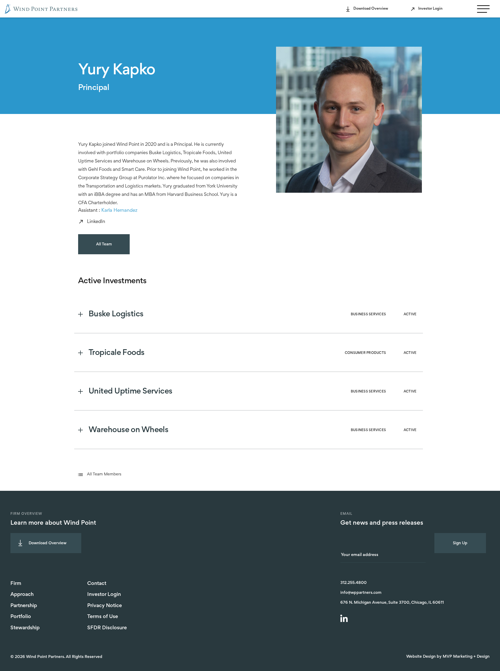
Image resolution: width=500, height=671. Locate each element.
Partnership (23, 605)
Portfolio (20, 616)
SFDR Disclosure (107, 628)
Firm (15, 583)
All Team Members (104, 474)
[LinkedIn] (344, 619)
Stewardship (25, 628)
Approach (22, 594)
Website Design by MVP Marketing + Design (448, 656)
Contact (96, 583)
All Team (104, 244)
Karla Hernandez (119, 210)
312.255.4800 (353, 583)
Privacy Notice (104, 605)
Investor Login (430, 8)
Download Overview (370, 8)
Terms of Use (102, 616)
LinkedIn (96, 222)
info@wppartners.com (361, 593)
